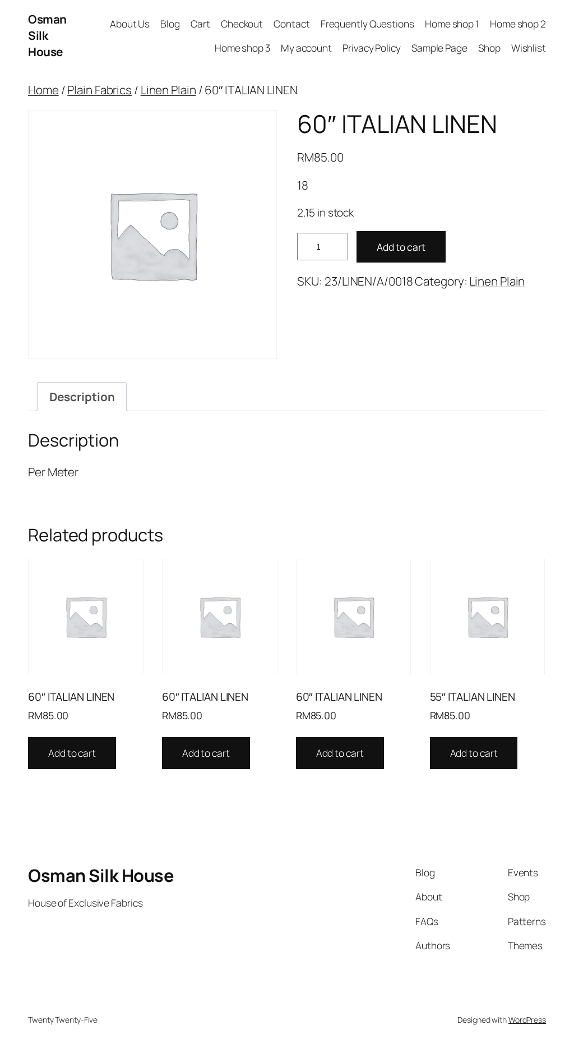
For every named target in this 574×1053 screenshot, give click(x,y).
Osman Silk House (47, 35)
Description (82, 396)
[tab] (82, 396)
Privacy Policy (371, 47)
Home (43, 90)
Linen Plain (168, 90)
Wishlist (528, 47)
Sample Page (439, 47)
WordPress (527, 1019)
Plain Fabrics (99, 90)
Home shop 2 (518, 23)
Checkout (242, 23)
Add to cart (401, 247)
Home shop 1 (452, 23)
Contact (291, 23)
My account (306, 47)
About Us (130, 23)
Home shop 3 (242, 47)
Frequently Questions (367, 23)
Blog (170, 23)
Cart (200, 23)
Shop (489, 47)
